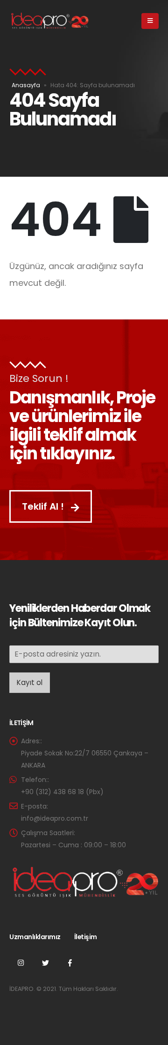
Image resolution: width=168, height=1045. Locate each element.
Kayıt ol (29, 682)
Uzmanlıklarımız (35, 936)
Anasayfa (26, 85)
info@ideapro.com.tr (54, 818)
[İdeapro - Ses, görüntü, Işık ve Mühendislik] (49, 21)
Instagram (20, 962)
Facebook (70, 962)
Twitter (45, 962)
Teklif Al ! (44, 506)
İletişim (85, 936)
